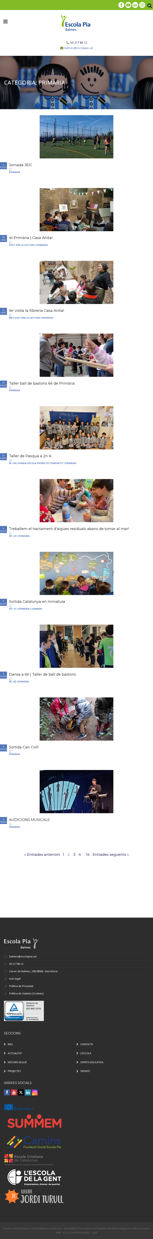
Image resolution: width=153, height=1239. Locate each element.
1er (11, 318)
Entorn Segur (17, 1062)
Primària (14, 172)
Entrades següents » (111, 854)
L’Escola (85, 1053)
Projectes (14, 1071)
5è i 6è (12, 681)
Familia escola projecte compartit (40, 463)
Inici (10, 1044)
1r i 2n (12, 463)
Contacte (86, 1044)
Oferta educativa (91, 1062)
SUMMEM (36, 609)
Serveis (85, 1071)
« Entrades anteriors (42, 854)
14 (88, 854)
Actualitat (15, 1053)
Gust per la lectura (22, 245)
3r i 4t (13, 536)
